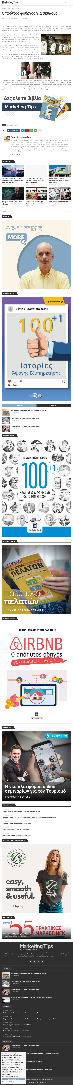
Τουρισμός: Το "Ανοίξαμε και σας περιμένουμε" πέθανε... (27, 1061)
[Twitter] (23, 130)
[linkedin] (14, 154)
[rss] (19, 154)
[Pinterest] (27, 130)
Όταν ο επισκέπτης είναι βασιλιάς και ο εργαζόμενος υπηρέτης (29, 410)
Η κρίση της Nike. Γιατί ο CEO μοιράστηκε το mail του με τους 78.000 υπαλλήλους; (35, 180)
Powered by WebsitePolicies (8, 1081)
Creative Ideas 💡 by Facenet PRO (36, 1082)
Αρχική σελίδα (6, 8)
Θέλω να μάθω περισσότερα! (10, 1076)
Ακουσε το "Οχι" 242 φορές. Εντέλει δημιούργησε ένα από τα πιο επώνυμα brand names (12, 203)
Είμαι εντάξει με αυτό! (13, 1079)
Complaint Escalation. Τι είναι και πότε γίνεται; (16, 829)
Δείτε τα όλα (67, 161)
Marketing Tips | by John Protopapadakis (41, 1079)
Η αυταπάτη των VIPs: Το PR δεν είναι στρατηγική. (25, 426)
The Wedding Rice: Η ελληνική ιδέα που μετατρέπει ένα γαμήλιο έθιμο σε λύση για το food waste (12, 180)
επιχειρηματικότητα (16, 8)
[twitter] (17, 154)
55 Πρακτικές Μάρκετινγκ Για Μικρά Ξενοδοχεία (20, 934)
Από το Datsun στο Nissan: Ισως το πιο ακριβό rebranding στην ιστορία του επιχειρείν (35, 1053)
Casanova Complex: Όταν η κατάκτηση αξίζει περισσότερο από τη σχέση (31, 1069)
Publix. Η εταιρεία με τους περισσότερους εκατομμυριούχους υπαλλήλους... (59, 180)
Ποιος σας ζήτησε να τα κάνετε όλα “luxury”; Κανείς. (25, 418)
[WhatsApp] (31, 130)
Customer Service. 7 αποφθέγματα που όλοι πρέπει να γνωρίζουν (21, 811)
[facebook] (12, 154)
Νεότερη (5, 211)
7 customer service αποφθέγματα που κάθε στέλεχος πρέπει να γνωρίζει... (32, 997)
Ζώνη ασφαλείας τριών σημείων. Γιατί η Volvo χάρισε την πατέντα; (60, 202)
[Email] (35, 130)
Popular (19, 406)
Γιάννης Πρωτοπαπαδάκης (21, 137)
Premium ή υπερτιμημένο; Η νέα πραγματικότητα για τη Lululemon (35, 202)
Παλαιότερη (66, 211)
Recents (53, 406)
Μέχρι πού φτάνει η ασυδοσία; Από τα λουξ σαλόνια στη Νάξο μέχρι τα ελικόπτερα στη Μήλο (30, 817)
